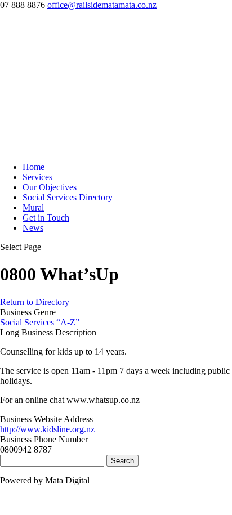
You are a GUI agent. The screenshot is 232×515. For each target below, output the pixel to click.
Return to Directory (34, 302)
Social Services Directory (68, 197)
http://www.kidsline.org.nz (47, 429)
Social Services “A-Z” (39, 322)
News (33, 227)
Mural (33, 207)
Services (37, 177)
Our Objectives (50, 187)
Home (33, 167)
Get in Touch (46, 217)
